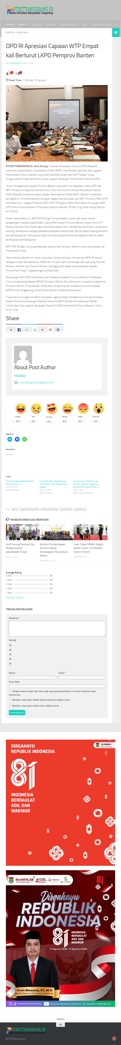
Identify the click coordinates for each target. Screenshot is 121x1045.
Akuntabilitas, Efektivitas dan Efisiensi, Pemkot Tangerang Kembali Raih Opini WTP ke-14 (86, 484)
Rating (13, 640)
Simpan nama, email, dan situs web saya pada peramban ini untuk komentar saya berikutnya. (52, 693)
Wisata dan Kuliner (69, 24)
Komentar (14, 618)
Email (62, 673)
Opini (85, 24)
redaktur (16, 63)
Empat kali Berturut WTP (29, 509)
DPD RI (14, 509)
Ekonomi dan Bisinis (101, 24)
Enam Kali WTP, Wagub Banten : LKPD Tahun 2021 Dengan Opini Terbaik (53, 484)
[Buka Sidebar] (116, 32)
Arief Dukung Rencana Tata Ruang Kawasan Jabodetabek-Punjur (20, 548)
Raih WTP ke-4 (80, 509)
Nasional (10, 24)
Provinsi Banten (66, 509)
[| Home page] (30, 10)
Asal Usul (36, 24)
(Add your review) (14, 597)
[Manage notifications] (114, 1038)
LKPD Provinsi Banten (49, 509)
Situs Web (14, 681)
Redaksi (60, 1019)
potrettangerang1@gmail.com (36, 382)
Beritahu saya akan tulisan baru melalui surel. (35, 705)
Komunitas (50, 24)
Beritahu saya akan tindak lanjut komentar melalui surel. (41, 699)
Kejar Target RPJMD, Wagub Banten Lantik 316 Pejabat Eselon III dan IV (88, 548)
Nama (12, 673)
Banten (22, 24)
